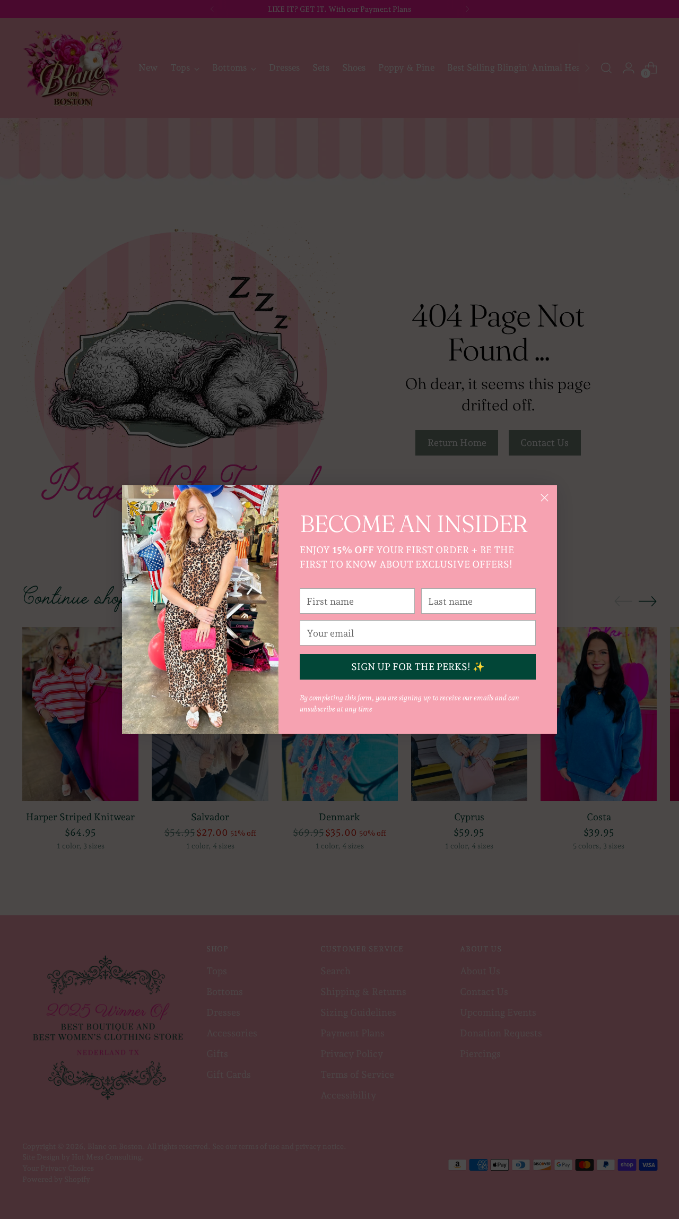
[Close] (544, 498)
